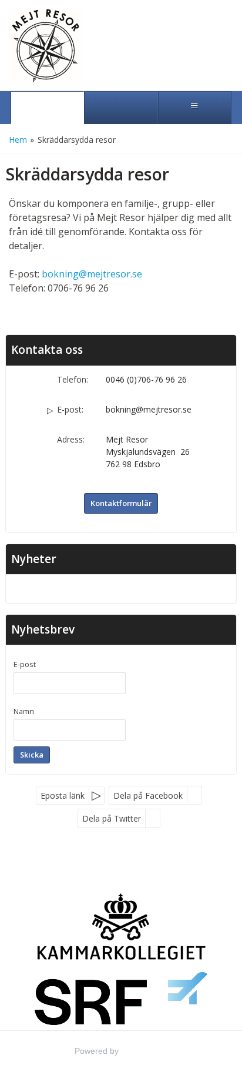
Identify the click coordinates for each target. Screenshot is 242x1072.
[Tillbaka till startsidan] (50, 45)
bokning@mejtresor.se (92, 273)
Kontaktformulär (121, 503)
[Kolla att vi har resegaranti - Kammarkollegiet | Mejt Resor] (121, 926)
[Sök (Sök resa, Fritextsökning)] (120, 107)
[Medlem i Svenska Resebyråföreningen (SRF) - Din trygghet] (121, 998)
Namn (24, 711)
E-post (25, 664)
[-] (121, 586)
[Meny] (194, 107)
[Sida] (47, 107)
